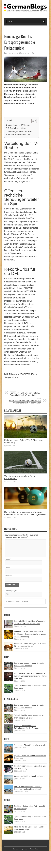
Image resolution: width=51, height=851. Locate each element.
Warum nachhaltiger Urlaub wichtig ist (29, 776)
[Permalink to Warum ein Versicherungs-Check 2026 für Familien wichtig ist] (8, 650)
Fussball (10, 53)
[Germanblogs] (25, 9)
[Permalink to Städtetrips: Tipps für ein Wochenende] (8, 752)
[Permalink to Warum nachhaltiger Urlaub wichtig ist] (8, 783)
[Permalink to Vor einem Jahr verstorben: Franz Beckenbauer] (25, 473)
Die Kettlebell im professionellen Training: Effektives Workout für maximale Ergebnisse (24, 513)
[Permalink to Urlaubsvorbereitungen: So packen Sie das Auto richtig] (8, 772)
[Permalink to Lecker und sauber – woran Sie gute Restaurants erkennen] (8, 670)
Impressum (24, 849)
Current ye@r (11, 591)
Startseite (16, 849)
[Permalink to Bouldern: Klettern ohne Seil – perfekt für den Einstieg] (8, 813)
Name (7, 559)
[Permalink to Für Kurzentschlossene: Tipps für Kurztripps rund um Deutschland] (8, 793)
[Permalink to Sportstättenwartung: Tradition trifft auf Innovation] (8, 692)
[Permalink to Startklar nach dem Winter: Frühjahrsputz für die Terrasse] (8, 732)
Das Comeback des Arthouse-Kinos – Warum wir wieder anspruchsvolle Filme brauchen (30, 676)
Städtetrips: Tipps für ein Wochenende (30, 745)
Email (7, 567)
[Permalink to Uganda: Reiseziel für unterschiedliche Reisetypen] (8, 762)
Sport (16, 53)
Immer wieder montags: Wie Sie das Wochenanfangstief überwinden (25, 401)
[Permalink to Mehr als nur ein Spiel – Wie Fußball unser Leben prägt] (25, 437)
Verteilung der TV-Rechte (19, 125)
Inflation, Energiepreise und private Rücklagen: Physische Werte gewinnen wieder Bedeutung (30, 634)
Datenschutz (34, 849)
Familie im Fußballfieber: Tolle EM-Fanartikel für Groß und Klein (25, 393)
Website (8, 576)
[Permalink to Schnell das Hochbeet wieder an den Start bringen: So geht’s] (8, 722)
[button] (32, 120)
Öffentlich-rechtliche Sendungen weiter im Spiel (20, 130)
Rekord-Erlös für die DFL (19, 134)
